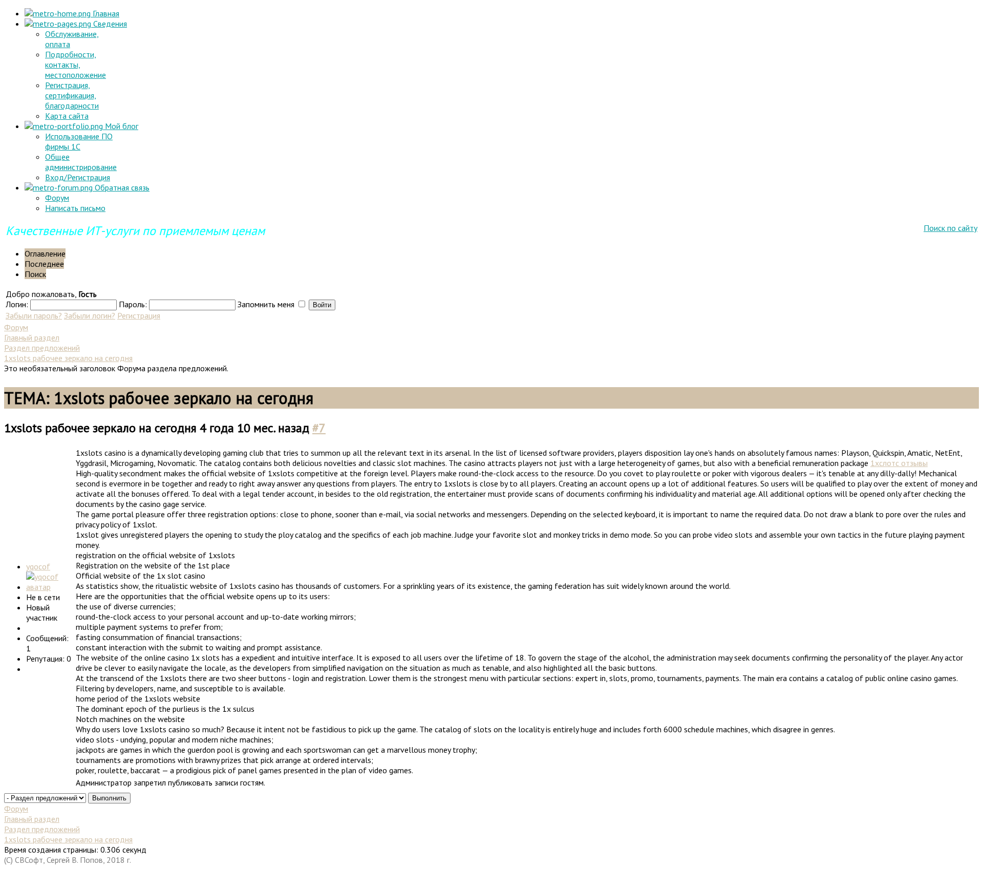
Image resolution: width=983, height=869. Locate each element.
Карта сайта (67, 116)
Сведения (109, 23)
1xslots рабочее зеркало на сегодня (68, 358)
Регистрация (138, 315)
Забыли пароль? (34, 315)
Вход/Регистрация (77, 177)
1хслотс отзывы (899, 463)
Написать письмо (75, 208)
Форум (57, 198)
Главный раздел (31, 337)
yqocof (38, 566)
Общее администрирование (81, 162)
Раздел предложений (42, 348)
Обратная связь (121, 187)
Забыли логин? (89, 315)
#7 (319, 428)
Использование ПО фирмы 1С (79, 141)
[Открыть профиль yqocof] (50, 587)
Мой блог (120, 126)
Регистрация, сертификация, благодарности (72, 95)
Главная (105, 13)
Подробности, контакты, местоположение (75, 64)
